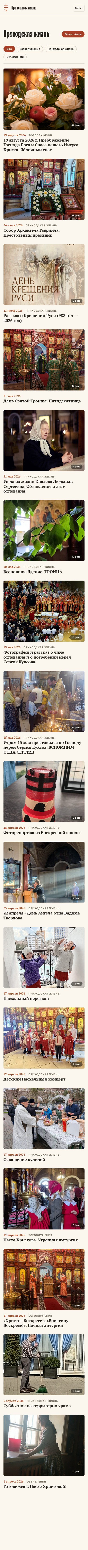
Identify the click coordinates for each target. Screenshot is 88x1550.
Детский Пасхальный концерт (34, 1079)
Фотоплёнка (73, 34)
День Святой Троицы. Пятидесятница (42, 401)
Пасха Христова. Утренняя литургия (40, 1240)
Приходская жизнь (61, 48)
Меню (78, 8)
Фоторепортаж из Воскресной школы (42, 832)
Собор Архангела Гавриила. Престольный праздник (31, 232)
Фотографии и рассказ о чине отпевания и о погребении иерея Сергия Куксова (37, 657)
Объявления (15, 56)
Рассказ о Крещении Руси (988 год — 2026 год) (40, 318)
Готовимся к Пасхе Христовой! (35, 1486)
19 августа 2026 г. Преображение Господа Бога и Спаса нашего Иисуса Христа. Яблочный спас (40, 144)
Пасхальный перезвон (26, 998)
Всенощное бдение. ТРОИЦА (32, 571)
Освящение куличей (24, 1159)
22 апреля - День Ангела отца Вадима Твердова (41, 915)
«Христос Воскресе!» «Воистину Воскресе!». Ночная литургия (35, 1323)
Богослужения (30, 48)
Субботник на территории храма (37, 1405)
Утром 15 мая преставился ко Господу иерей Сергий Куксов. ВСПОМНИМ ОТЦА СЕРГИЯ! (42, 747)
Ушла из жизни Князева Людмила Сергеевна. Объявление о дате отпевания (38, 486)
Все (9, 48)
